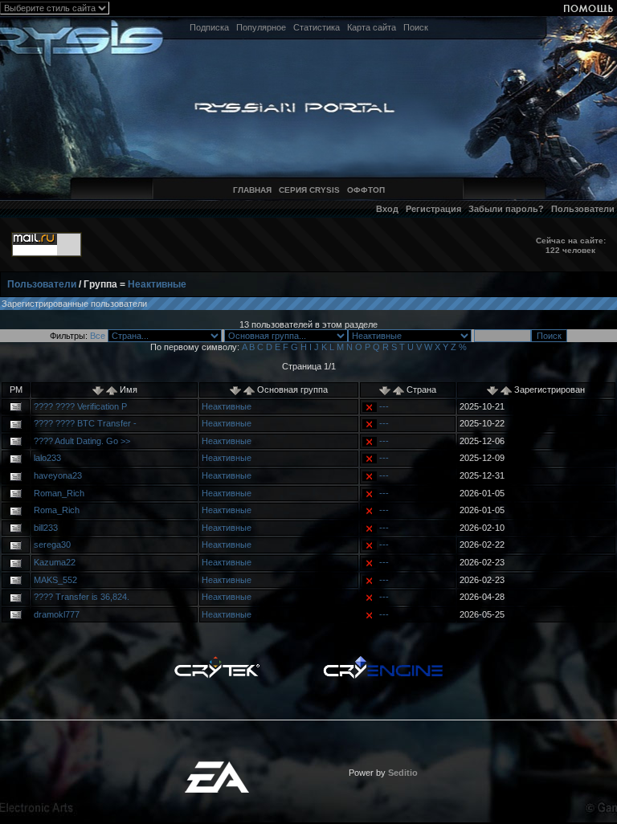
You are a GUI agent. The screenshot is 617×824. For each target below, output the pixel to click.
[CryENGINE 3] (383, 660)
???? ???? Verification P (80, 406)
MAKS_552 (55, 580)
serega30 (52, 544)
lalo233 (47, 458)
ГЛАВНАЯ (252, 190)
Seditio (403, 772)
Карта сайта (371, 27)
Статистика (316, 27)
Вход (387, 209)
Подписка (209, 27)
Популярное (261, 27)
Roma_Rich (57, 510)
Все (97, 336)
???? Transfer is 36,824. (81, 597)
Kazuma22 (55, 562)
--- (384, 406)
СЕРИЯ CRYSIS (309, 190)
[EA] (216, 766)
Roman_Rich (59, 493)
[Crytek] (217, 660)
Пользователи (583, 209)
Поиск (415, 27)
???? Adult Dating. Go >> (82, 441)
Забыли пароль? (506, 209)
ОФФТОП (366, 190)
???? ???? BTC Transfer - (85, 423)
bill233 (46, 527)
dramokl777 (57, 614)
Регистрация (433, 209)
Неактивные (157, 284)
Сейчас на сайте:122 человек (571, 245)
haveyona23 (58, 475)
